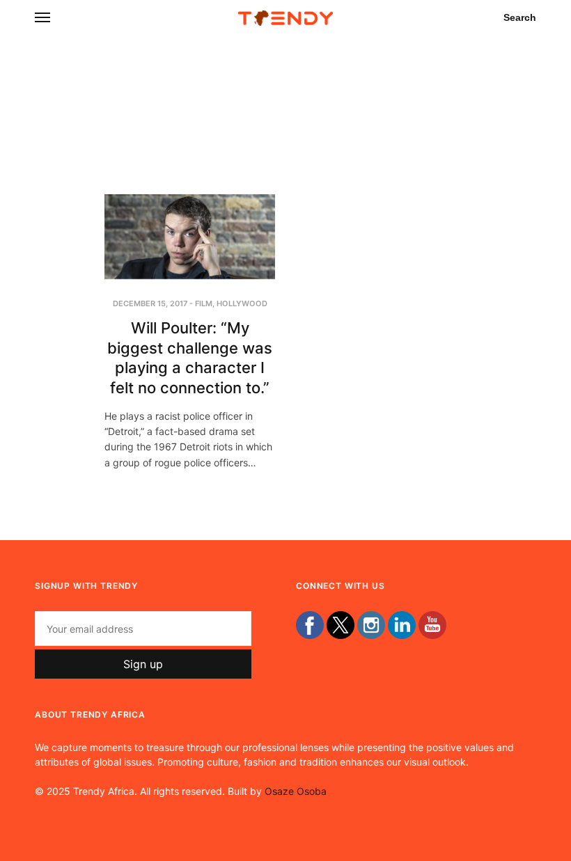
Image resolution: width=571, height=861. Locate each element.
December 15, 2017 (150, 303)
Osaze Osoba (296, 791)
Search (519, 17)
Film (203, 303)
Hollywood (242, 303)
